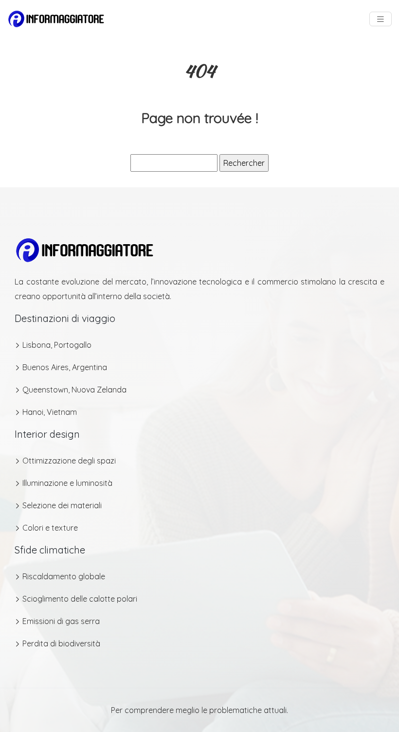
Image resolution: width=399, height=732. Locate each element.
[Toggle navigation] (380, 19)
